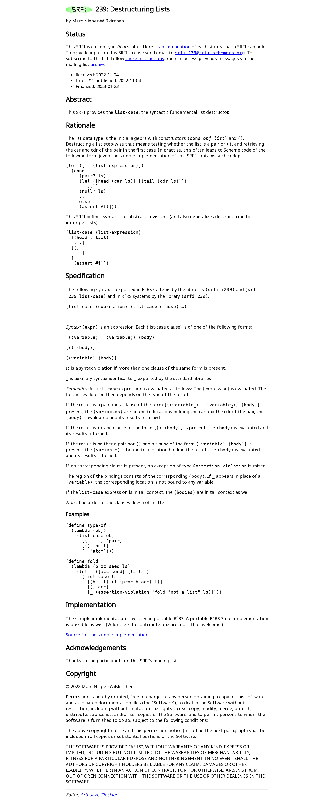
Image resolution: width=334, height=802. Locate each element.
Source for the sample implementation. (107, 635)
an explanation (174, 47)
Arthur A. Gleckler (98, 795)
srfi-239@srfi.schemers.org (210, 52)
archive (98, 64)
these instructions (144, 58)
